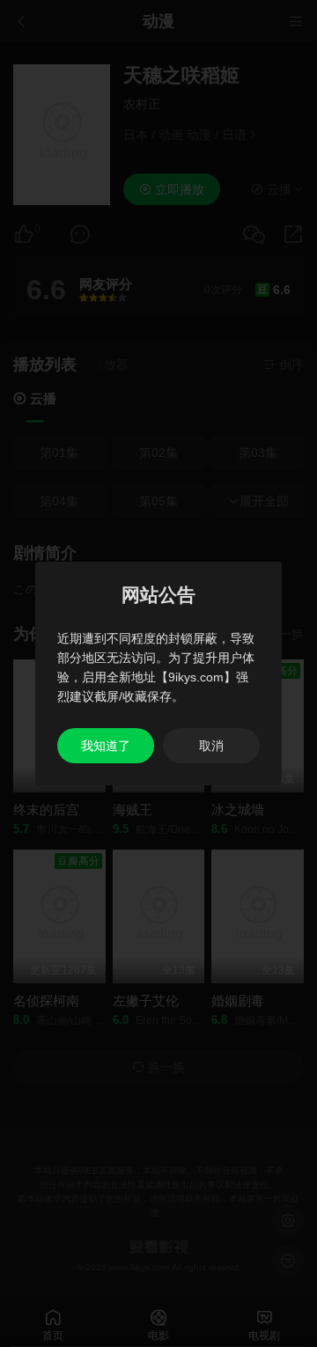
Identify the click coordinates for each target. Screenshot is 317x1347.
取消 (211, 746)
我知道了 (105, 746)
